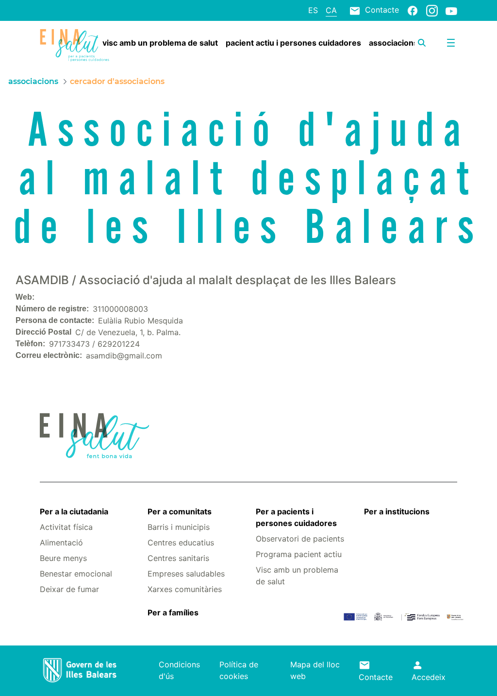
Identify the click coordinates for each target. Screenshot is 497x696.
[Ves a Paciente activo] (74, 45)
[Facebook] (412, 10)
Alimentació (61, 542)
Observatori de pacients (300, 538)
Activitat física (66, 527)
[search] (422, 42)
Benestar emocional (76, 573)
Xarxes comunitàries (185, 589)
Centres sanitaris (178, 558)
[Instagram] (432, 10)
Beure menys (63, 558)
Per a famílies (173, 612)
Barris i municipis (179, 527)
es (313, 10)
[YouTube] (451, 11)
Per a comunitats (180, 511)
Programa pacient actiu (299, 554)
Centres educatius (181, 542)
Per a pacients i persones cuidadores (296, 517)
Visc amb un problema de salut (297, 575)
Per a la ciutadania (74, 511)
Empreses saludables (186, 573)
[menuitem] (160, 42)
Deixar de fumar (69, 589)
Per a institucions (397, 511)
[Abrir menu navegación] (451, 42)
